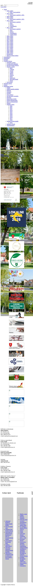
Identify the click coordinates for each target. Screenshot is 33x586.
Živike (2, 154)
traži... (2, 5)
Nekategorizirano (5, 155)
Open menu (3, 6)
